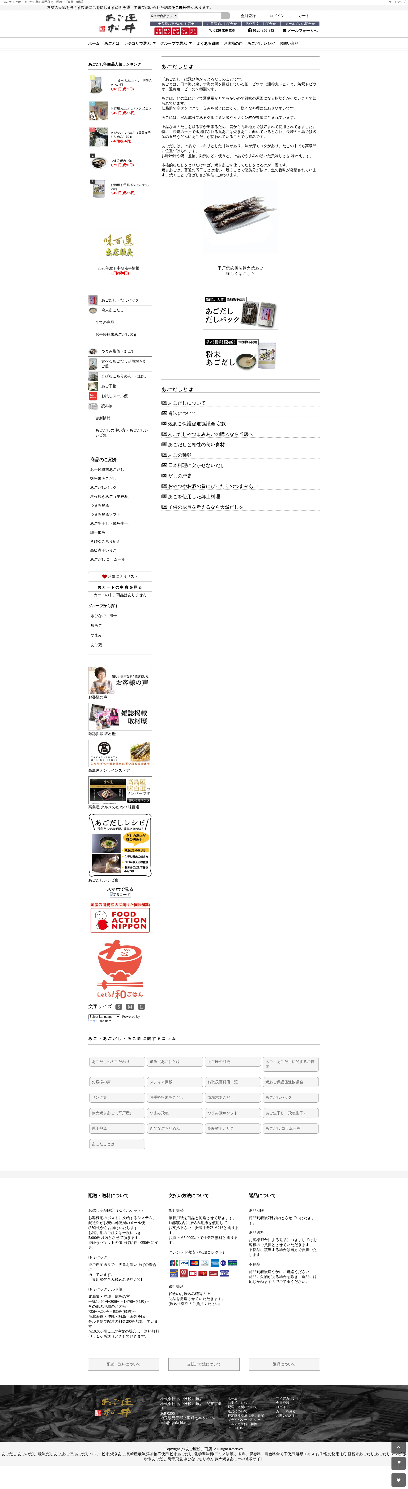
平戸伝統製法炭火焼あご (241, 268)
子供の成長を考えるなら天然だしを (205, 507)
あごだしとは (103, 1144)
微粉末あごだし (103, 478)
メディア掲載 (161, 1082)
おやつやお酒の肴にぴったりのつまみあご (212, 486)
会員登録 (248, 16)
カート (304, 16)
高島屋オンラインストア (109, 770)
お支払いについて (241, 1403)
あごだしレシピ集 (103, 880)
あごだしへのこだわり (111, 1062)
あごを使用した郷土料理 (193, 496)
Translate (104, 1021)
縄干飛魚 (97, 532)
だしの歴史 (179, 475)
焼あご (96, 625)
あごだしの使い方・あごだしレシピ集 (121, 432)
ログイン (277, 16)
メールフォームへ (302, 31)
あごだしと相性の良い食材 (196, 444)
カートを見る (286, 1411)
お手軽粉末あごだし (107, 469)
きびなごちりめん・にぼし (124, 376)
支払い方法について (204, 1364)
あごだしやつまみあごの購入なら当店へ (210, 434)
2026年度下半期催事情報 (118, 268)
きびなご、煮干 (104, 616)
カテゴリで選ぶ (138, 43)
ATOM (239, 1428)
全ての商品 (104, 322)
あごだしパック (103, 487)
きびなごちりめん (105, 541)
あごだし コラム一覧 (107, 559)
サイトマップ (397, 2)
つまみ (96, 635)
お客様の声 (233, 43)
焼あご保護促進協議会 (284, 1082)
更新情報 (102, 418)
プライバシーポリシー (244, 1420)
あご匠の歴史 (219, 1062)
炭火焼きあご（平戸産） (111, 496)
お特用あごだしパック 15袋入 (131, 108)
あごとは (111, 43)
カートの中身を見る (122, 587)
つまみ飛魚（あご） (118, 351)
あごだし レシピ (261, 43)
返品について (284, 1364)
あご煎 (96, 645)
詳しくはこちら (240, 274)
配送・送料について (124, 1364)
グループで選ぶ (174, 43)
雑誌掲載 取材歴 (102, 734)
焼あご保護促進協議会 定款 (196, 423)
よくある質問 (207, 43)
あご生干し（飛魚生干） (111, 523)
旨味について (181, 413)
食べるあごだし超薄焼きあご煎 (124, 363)
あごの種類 (179, 455)
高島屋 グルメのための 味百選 (113, 807)
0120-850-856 (223, 30)
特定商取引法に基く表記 (246, 1415)
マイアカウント (287, 1398)
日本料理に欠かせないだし (196, 465)
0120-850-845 (263, 30)
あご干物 (108, 386)
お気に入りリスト (122, 576)
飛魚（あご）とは (165, 1062)
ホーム (94, 43)
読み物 (107, 406)
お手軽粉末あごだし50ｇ (116, 334)
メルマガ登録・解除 (242, 1424)
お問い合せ (289, 43)
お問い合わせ (286, 1415)
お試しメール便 (114, 396)
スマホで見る (120, 889)
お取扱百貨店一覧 (223, 1082)
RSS (231, 1428)
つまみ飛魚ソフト (105, 514)
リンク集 (99, 1097)
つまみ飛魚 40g (121, 160)
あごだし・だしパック (120, 300)
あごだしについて (186, 402)
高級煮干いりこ (103, 550)
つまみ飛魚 (99, 505)
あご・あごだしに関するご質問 (289, 1064)
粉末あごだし (112, 310)
